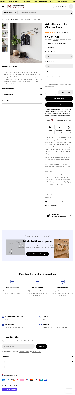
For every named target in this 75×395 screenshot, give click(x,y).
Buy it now (59, 104)
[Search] (71, 12)
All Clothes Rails (13, 19)
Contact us (19, 77)
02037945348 (47, 319)
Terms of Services (24, 351)
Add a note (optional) (52, 72)
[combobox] (37, 12)
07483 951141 (9, 319)
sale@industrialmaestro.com (14, 327)
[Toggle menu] (3, 6)
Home (3, 19)
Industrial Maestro (12, 385)
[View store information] (70, 215)
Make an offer (59, 98)
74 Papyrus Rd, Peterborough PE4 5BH (55, 327)
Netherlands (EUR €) (10, 375)
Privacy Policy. (36, 351)
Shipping (55, 39)
